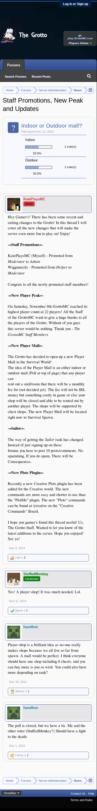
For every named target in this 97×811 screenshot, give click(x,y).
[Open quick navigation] (91, 90)
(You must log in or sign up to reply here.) (67, 768)
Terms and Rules (81, 800)
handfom (30, 627)
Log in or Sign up (75, 4)
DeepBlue (10, 793)
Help (91, 793)
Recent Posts (41, 76)
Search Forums (15, 76)
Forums (13, 65)
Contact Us (78, 793)
